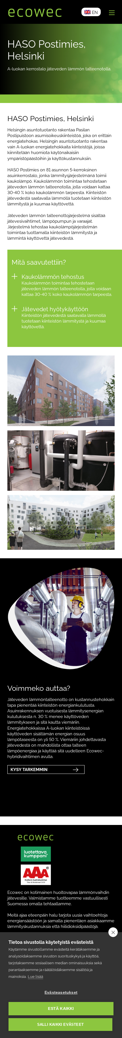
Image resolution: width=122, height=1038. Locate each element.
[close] (113, 932)
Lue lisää (35, 976)
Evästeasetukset (61, 992)
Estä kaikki (61, 1009)
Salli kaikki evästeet (60, 1024)
